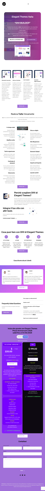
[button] (28, 3)
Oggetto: (4, 451)
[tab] (19, 336)
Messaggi (5, 457)
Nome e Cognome (26, 445)
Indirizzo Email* (6, 445)
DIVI (33, 192)
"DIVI (17, 23)
